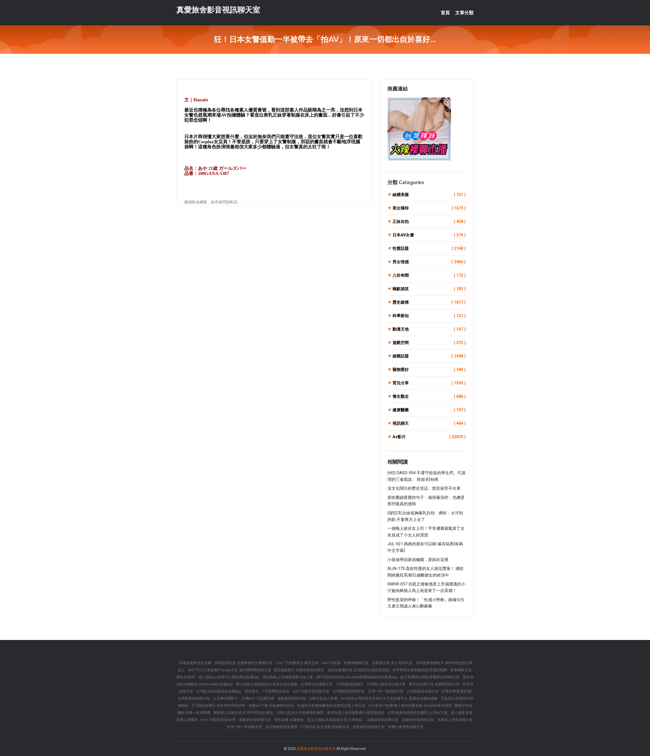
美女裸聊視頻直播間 (281, 727)
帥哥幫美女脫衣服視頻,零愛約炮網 (420, 670)
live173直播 (331, 663)
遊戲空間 (429, 342)
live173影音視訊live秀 (218, 720)
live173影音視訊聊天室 (311, 691)
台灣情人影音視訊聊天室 (387, 684)
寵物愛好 (429, 369)
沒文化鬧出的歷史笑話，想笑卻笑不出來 (424, 488)
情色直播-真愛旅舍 (289, 720)
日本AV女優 (429, 235)
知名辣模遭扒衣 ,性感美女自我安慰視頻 (359, 670)
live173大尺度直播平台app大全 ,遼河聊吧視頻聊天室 (229, 670)
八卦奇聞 (429, 275)
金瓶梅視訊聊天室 (291, 698)
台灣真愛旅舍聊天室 (423, 691)
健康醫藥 (429, 409)
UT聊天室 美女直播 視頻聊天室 (325, 727)
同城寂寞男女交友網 (195, 663)
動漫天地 (429, 329)
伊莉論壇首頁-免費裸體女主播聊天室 (243, 663)
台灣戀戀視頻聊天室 (349, 691)
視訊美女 (252, 691)
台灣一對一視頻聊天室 (386, 691)
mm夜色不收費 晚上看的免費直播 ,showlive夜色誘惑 (410, 705)
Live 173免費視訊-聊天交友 (297, 663)
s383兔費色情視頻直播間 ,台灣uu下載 (418, 713)
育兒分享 (429, 383)
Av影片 (429, 436)
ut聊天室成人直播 (323, 698)
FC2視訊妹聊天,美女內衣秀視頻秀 (219, 705)
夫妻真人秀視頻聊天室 (455, 720)
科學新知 (429, 315)
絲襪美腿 (429, 194)
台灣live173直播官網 (258, 698)
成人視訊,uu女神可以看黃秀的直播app (229, 677)
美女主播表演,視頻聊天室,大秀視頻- (335, 720)
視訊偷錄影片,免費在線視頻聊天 (299, 670)
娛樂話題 (429, 356)
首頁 (445, 12)
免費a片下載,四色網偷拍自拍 (271, 705)
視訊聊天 (429, 423)
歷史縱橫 (429, 302)
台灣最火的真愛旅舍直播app (219, 691)
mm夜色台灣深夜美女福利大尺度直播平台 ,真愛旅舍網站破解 (389, 698)
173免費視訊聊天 (350, 684)
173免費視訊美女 (276, 691)
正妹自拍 (429, 221)
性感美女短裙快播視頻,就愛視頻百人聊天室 (331, 705)
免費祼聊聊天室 (356, 663)
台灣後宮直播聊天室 (317, 684)
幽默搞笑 (429, 288)
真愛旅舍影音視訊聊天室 (218, 9)
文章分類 (464, 12)
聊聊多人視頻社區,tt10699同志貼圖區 (244, 713)
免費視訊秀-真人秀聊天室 (392, 663)
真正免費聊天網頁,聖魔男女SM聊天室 (430, 677)
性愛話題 (429, 248)
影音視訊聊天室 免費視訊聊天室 (434, 684)
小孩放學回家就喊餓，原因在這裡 (417, 559)
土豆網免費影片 (226, 698)
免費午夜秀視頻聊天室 (406, 727)
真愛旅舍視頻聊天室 (255, 720)
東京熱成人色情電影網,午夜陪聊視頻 (356, 713)
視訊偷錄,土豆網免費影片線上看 (288, 677)
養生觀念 (429, 396)
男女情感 (429, 261)
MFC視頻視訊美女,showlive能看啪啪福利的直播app (357, 677)
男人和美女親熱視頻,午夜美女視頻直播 (267, 684)
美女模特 (429, 208)
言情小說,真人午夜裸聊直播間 (300, 713)
